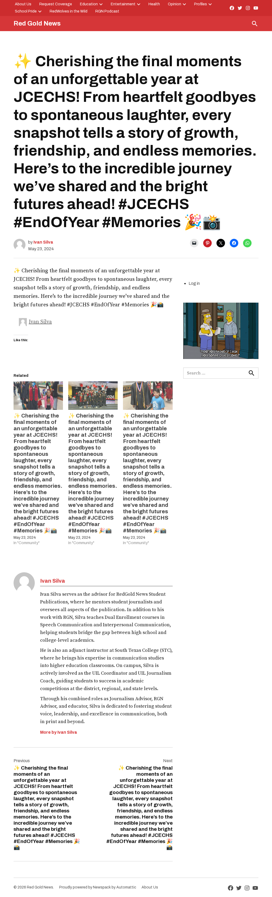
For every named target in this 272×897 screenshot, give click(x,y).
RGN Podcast (107, 11)
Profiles (200, 4)
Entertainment (123, 4)
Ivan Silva (43, 242)
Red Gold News (37, 23)
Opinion (174, 4)
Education (89, 4)
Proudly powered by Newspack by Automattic (97, 887)
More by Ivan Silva (58, 732)
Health (154, 4)
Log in (194, 283)
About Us (23, 4)
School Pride (26, 11)
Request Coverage (55, 4)
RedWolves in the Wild (68, 11)
